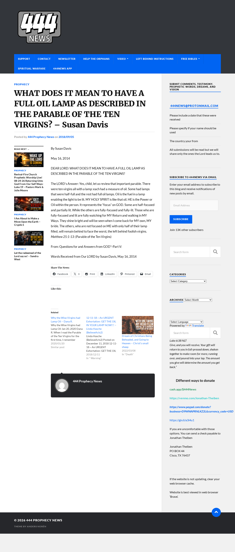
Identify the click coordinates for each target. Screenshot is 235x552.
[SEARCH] (215, 251)
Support (24, 58)
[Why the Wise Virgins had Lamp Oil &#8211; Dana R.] (68, 332)
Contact (44, 58)
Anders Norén (36, 526)
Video (121, 58)
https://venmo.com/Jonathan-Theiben (194, 398)
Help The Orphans (96, 58)
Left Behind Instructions (154, 58)
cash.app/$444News (183, 389)
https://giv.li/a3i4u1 (182, 420)
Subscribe (181, 219)
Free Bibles (189, 58)
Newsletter (67, 58)
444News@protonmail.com (194, 105)
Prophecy (21, 84)
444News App (62, 68)
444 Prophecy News (41, 136)
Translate (198, 325)
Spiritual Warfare (32, 68)
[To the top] (216, 512)
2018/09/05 (66, 136)
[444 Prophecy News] (117, 27)
